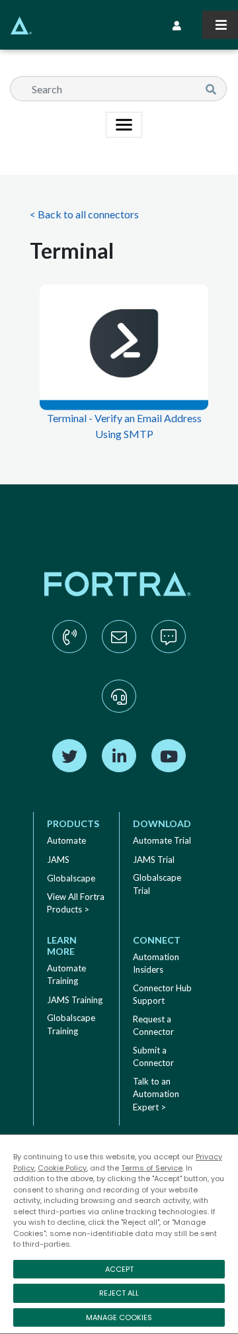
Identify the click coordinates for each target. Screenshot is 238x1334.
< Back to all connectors (84, 214)
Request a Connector (153, 1026)
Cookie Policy (62, 1168)
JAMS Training (74, 1000)
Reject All (119, 1293)
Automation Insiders (156, 963)
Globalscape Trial (157, 884)
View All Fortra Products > (75, 903)
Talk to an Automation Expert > (156, 1094)
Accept (119, 1269)
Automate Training (66, 975)
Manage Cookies (119, 1317)
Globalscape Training (71, 1024)
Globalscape (71, 878)
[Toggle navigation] (220, 25)
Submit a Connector (153, 1057)
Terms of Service (151, 1168)
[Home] (16, 25)
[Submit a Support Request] (119, 709)
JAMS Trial (154, 859)
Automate (66, 840)
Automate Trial (162, 840)
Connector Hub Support (162, 994)
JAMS (58, 859)
